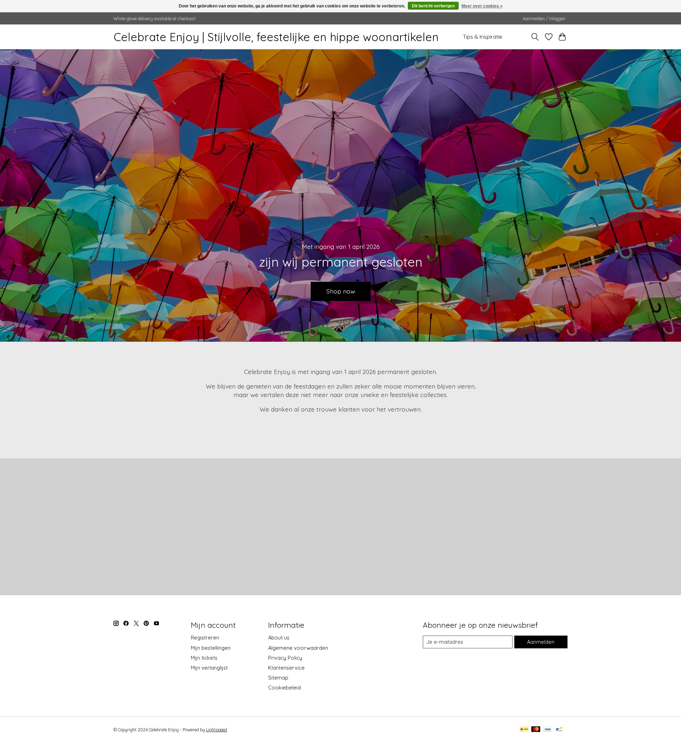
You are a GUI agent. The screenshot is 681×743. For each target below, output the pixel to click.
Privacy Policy (285, 657)
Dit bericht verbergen (433, 6)
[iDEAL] (524, 729)
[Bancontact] (559, 729)
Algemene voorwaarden (298, 647)
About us (278, 637)
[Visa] (547, 729)
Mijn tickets (204, 657)
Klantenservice (286, 667)
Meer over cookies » (482, 6)
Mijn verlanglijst (209, 667)
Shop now (340, 291)
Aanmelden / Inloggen (544, 18)
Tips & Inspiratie (482, 36)
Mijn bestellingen (211, 647)
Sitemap (278, 677)
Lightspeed (216, 729)
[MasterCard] (536, 729)
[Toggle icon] (535, 36)
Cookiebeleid (284, 687)
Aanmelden (540, 641)
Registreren (205, 637)
